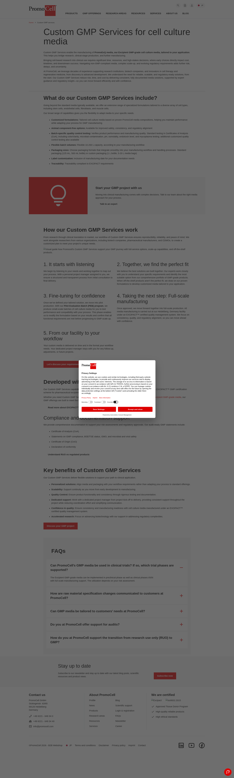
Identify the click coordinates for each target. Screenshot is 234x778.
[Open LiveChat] (228, 772)
